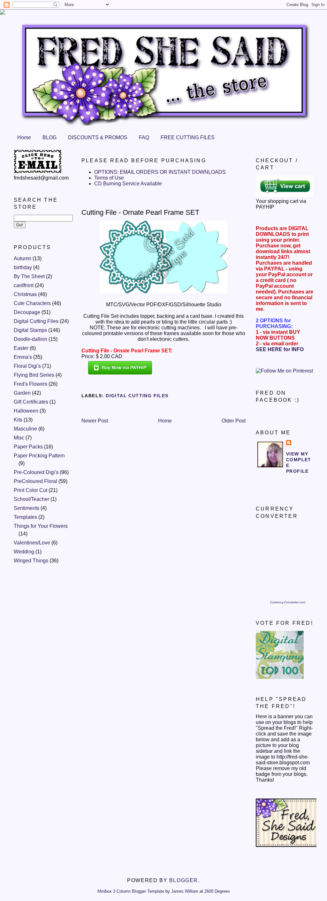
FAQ (144, 137)
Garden (22, 393)
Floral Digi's (27, 366)
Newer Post (94, 420)
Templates (25, 517)
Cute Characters (32, 303)
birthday (23, 267)
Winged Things (31, 560)
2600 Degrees (217, 891)
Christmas (25, 294)
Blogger (183, 880)
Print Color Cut (30, 490)
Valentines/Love (32, 542)
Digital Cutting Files (36, 321)
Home (24, 137)
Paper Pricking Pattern (39, 455)
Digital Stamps (30, 330)
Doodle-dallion (30, 339)
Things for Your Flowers (41, 526)
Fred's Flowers (30, 384)
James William (184, 891)
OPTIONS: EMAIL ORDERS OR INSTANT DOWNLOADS (160, 172)
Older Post (234, 420)
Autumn (22, 258)
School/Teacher (31, 499)
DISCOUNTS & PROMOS (97, 137)
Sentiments (26, 508)
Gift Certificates (31, 402)
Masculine (25, 428)
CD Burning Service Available (128, 183)
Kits (18, 419)
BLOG (49, 137)
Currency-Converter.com (287, 602)
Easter (21, 348)
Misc (19, 437)
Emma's (23, 357)
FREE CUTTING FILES (188, 137)
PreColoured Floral (35, 481)
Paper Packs (28, 446)
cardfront (24, 285)
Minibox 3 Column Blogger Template (130, 891)
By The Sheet (29, 276)
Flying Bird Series (34, 375)
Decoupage (27, 312)
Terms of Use (109, 178)
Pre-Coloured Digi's (36, 472)
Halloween (26, 411)
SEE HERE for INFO (280, 349)
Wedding (24, 551)
